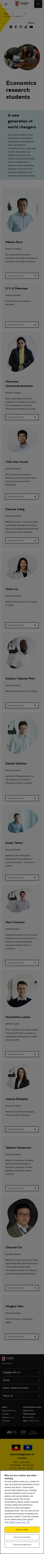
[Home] (22, 4)
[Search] (38, 4)
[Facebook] (16, 27)
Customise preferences (22, 1545)
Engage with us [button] (11, 1372)
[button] (22, 276)
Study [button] (6, 1380)
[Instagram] (21, 27)
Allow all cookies (22, 1530)
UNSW (6, 13)
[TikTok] (26, 27)
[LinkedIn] (11, 27)
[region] (22, 1512)
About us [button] (8, 1395)
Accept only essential (22, 1537)
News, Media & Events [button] (15, 1388)
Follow (31, 23)
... (18, 13)
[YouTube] (31, 27)
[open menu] (6, 4)
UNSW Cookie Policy (19, 1522)
